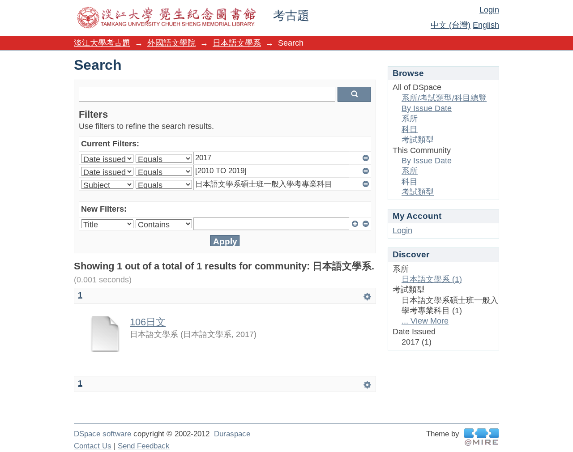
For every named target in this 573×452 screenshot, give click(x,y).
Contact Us (92, 446)
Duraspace (232, 434)
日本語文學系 (237, 42)
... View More (425, 320)
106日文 (148, 322)
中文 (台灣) (450, 25)
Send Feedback (144, 446)
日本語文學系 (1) (432, 279)
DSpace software (102, 434)
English (486, 25)
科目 (410, 129)
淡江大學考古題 (102, 42)
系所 (410, 118)
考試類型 (418, 139)
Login (489, 9)
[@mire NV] (481, 437)
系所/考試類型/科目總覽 (444, 98)
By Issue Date (427, 108)
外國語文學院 (171, 42)
